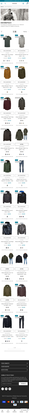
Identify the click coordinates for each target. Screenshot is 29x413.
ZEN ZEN (7, 84)
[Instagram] (6, 389)
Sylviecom (14, 398)
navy (7, 60)
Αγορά (21, 144)
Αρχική (2, 6)
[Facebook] (2, 389)
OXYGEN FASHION (21, 271)
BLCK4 (7, 208)
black (23, 60)
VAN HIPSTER (21, 53)
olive (4, 60)
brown (21, 123)
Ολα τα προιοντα (8, 6)
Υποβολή (23, 383)
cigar (7, 92)
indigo (21, 185)
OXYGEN (7, 53)
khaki (21, 92)
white (5, 60)
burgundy (5, 123)
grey (9, 60)
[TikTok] (9, 389)
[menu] (1, 3)
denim (21, 341)
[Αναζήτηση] (5, 3)
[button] (14, 32)
